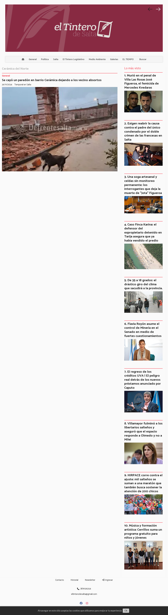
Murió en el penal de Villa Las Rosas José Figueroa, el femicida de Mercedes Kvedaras (141, 81)
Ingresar (109, 580)
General (33, 59)
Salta (55, 59)
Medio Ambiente (97, 59)
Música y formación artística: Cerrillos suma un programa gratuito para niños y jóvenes (143, 531)
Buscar (142, 59)
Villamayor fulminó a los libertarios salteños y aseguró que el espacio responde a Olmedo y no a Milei (143, 431)
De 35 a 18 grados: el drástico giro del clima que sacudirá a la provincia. (143, 284)
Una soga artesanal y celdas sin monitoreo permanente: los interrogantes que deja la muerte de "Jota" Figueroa (143, 185)
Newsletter (90, 580)
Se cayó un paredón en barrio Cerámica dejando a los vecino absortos (51, 80)
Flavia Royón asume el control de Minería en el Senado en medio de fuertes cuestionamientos (142, 330)
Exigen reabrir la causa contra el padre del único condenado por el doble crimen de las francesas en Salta (143, 131)
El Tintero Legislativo (73, 59)
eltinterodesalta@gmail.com (84, 594)
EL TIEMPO (128, 59)
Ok (125, 610)
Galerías (114, 59)
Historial (74, 580)
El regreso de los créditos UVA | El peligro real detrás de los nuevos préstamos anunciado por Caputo (142, 379)
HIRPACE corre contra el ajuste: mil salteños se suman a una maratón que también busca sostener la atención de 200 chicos (143, 483)
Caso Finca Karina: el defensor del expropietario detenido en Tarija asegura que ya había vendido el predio (143, 232)
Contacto (59, 580)
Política (45, 59)
